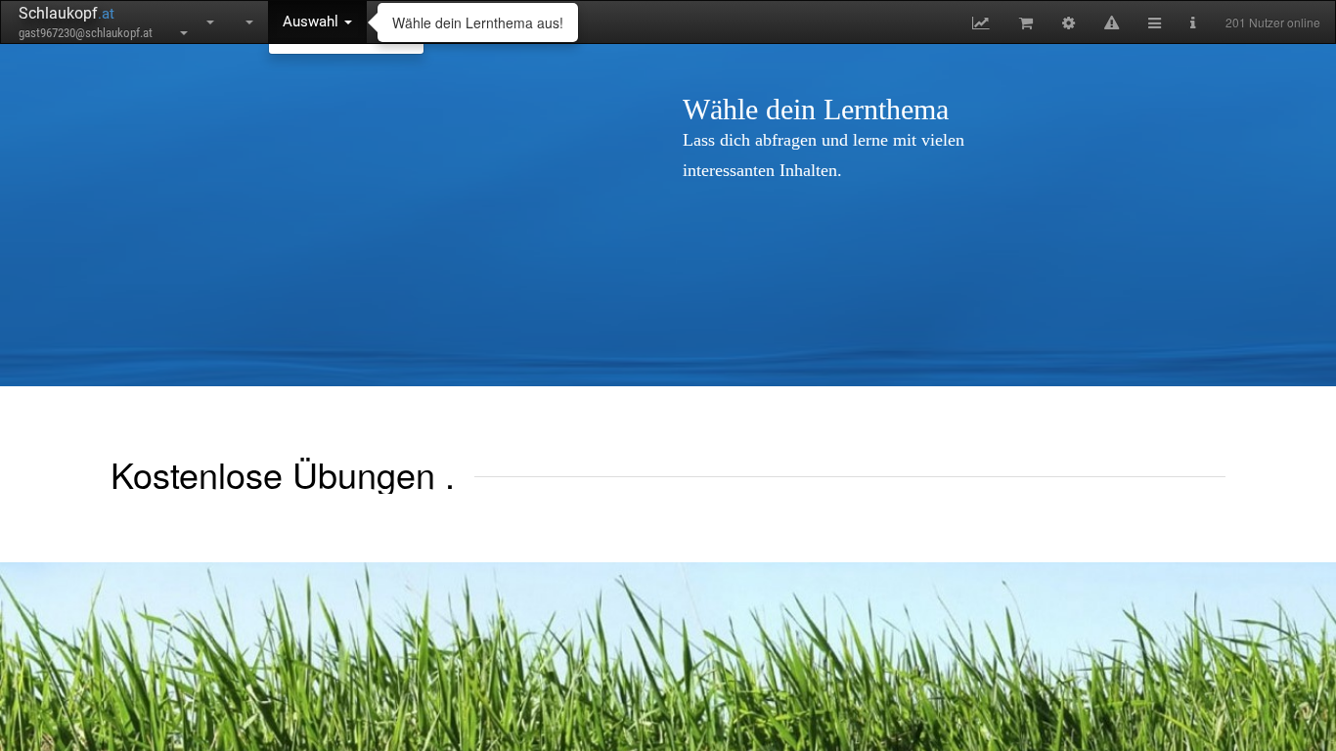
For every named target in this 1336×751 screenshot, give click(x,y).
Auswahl (312, 21)
